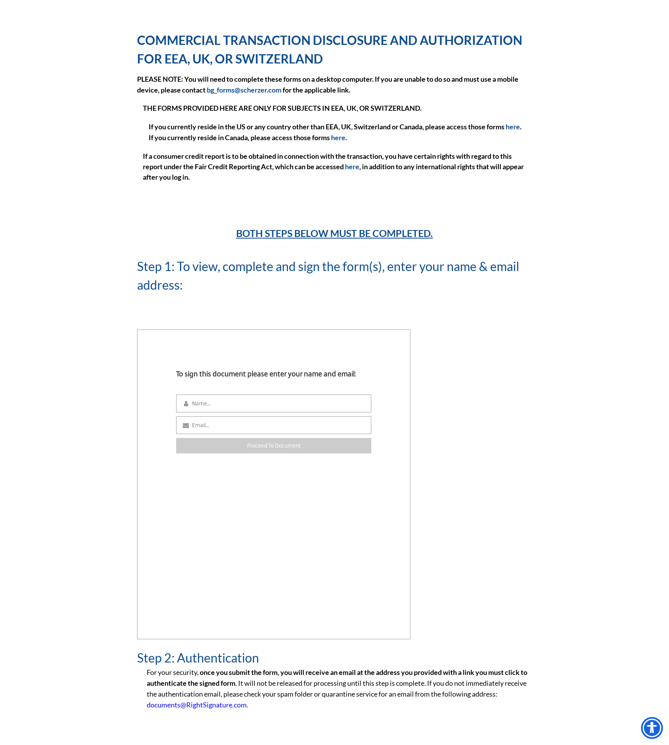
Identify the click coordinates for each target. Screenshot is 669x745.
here (513, 126)
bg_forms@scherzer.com (244, 90)
